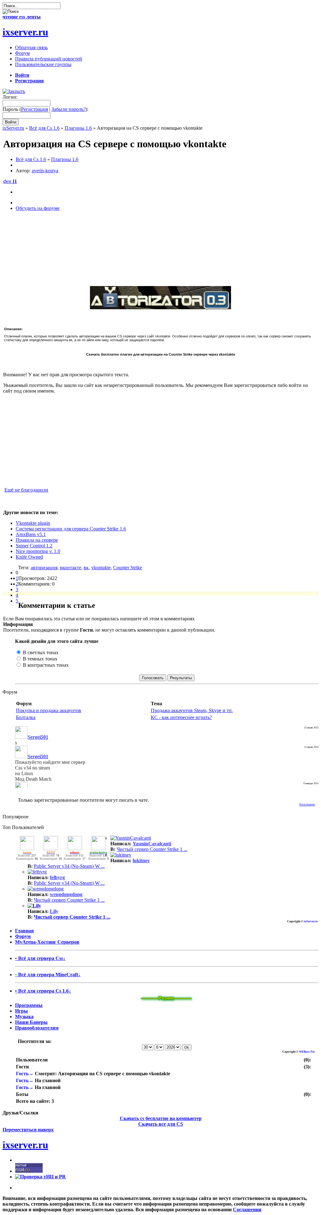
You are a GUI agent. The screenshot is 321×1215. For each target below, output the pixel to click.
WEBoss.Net (307, 1051)
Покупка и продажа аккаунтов (48, 710)
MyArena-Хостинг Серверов (47, 942)
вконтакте (70, 567)
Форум (23, 936)
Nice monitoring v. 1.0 (38, 551)
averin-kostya (45, 170)
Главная (24, 930)
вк (86, 567)
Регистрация (34, 109)
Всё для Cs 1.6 (44, 128)
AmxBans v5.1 (31, 534)
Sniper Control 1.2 (34, 545)
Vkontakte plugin (33, 523)
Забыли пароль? (68, 109)
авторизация (44, 567)
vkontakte (101, 567)
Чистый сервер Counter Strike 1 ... (152, 849)
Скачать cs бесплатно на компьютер (161, 1118)
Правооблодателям (37, 1027)
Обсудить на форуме (38, 208)
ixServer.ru (13, 128)
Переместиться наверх (28, 1129)
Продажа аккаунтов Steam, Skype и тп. (192, 710)
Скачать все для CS (160, 1124)
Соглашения (247, 1209)
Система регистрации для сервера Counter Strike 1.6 (71, 528)
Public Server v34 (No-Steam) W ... (69, 866)
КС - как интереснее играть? (181, 717)
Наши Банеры (31, 1022)
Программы (29, 1005)
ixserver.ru (25, 32)
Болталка (25, 717)
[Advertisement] (160, 248)
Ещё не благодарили (26, 490)
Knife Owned (29, 557)
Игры (21, 1011)
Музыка (24, 1016)
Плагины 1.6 (78, 128)
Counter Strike (127, 567)
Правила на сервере (37, 540)
